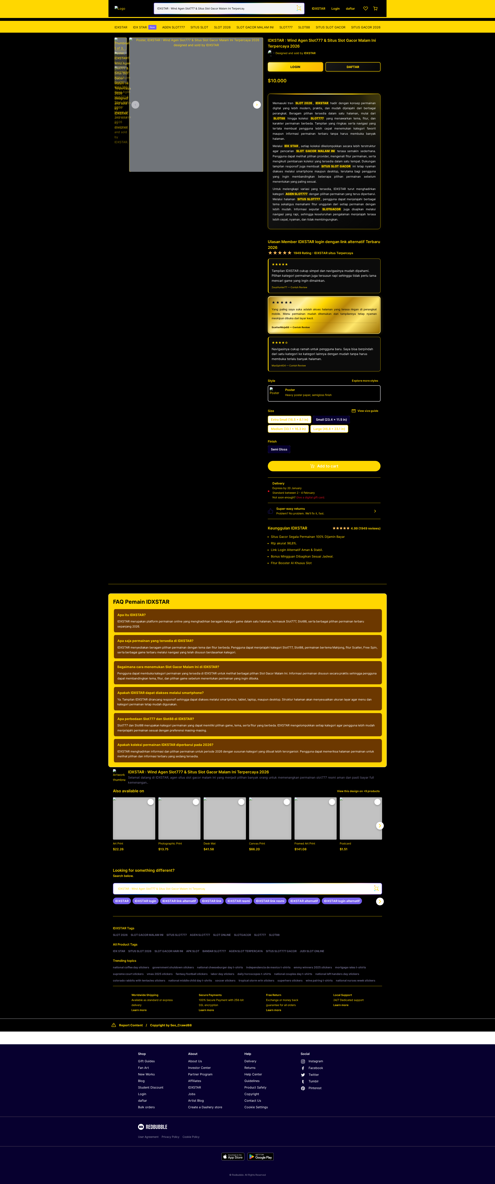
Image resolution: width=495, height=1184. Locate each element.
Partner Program (200, 1074)
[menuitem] (120, 27)
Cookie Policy (191, 1136)
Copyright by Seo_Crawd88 (171, 1025)
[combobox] (229, 8)
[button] (120, 43)
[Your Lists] (365, 8)
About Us (195, 1061)
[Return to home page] (132, 8)
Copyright (251, 1094)
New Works (146, 1074)
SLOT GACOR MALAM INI (255, 27)
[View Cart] (375, 8)
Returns (249, 1068)
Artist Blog (196, 1100)
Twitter (314, 1075)
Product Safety (255, 1087)
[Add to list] (151, 802)
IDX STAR (144, 27)
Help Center (253, 1074)
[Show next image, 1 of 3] (257, 105)
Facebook (316, 1068)
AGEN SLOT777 (173, 27)
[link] (122, 901)
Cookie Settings (256, 1107)
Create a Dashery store (205, 1107)
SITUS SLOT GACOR (330, 27)
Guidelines (251, 1081)
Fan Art (143, 1068)
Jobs (191, 1094)
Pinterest (315, 1088)
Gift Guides (146, 1061)
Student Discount (150, 1087)
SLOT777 (286, 27)
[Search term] (299, 8)
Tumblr (314, 1081)
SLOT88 (304, 27)
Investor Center (199, 1068)
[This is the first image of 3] (135, 105)
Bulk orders (146, 1107)
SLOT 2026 (222, 27)
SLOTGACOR (331, 209)
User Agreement (148, 1136)
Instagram (316, 1061)
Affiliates (194, 1081)
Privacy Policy (170, 1136)
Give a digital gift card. (310, 497)
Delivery (250, 1061)
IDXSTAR (120, 27)
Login (142, 1094)
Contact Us (252, 1100)
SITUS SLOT (199, 27)
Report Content (131, 1025)
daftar (142, 1100)
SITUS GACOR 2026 (366, 27)
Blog (141, 1081)
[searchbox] (247, 888)
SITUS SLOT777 (308, 199)
